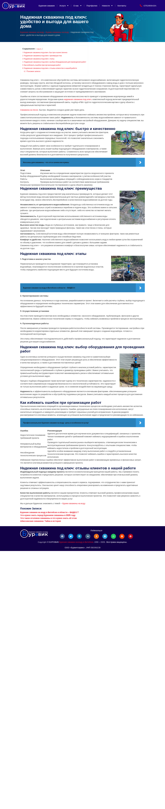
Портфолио (91, 5)
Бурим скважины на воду (57, 32)
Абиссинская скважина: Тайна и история (40, 521)
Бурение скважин (47, 5)
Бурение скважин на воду (32, 32)
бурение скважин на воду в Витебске (76, 542)
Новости (106, 5)
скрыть (39, 49)
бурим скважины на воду (73, 503)
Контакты (122, 5)
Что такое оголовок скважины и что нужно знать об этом (48, 518)
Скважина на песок (29, 110)
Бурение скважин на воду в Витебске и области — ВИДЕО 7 (49, 512)
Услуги (62, 5)
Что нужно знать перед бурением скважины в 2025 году (47, 515)
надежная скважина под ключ (77, 99)
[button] (62, 536)
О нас (76, 5)
